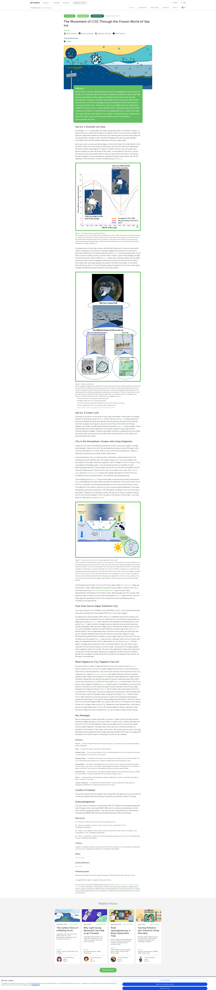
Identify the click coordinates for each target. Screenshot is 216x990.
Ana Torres (78, 866)
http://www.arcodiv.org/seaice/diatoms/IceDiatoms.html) (95, 407)
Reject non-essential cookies (165, 984)
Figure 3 (94, 479)
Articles (131, 8)
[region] (108, 983)
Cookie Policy (35, 985)
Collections (142, 8)
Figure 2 (104, 258)
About (175, 8)
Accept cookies (165, 988)
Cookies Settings (165, 980)
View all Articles (108, 970)
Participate (155, 8)
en (185, 8)
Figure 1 (119, 159)
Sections (166, 8)
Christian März (80, 857)
